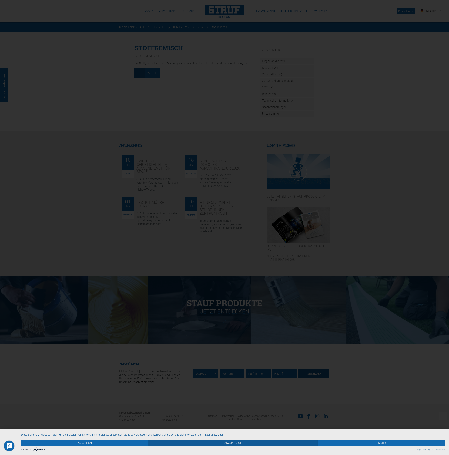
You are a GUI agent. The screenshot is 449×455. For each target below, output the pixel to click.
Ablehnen (85, 442)
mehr (382, 442)
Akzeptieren (233, 442)
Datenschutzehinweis (436, 450)
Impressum (421, 450)
